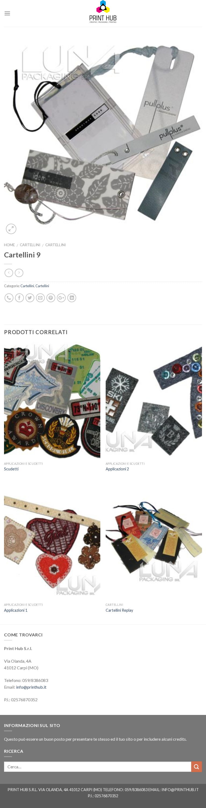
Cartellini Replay (119, 610)
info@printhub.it (31, 686)
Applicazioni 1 (15, 610)
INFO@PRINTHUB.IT (180, 789)
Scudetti (11, 469)
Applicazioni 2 (117, 469)
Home (9, 245)
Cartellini (30, 245)
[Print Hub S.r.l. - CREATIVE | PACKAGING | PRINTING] (103, 13)
